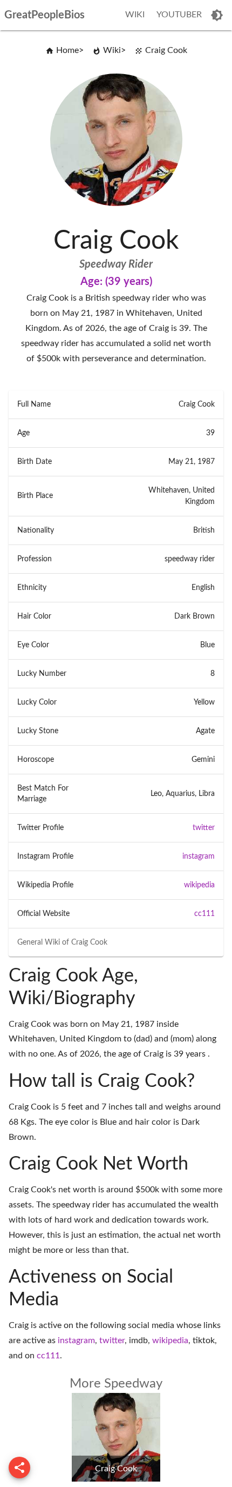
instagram (198, 856)
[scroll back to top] (19, 1467)
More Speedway (116, 1383)
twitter (204, 828)
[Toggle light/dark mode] (217, 15)
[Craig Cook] (116, 1479)
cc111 (204, 914)
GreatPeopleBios (44, 15)
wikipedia (199, 885)
